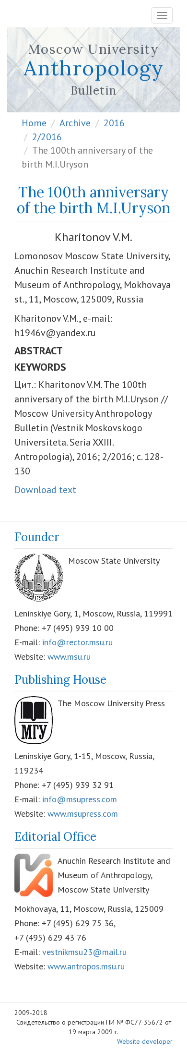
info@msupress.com (79, 799)
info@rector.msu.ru (77, 642)
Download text (45, 489)
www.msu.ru (69, 656)
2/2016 (47, 137)
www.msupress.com (82, 813)
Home (34, 123)
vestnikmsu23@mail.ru (84, 951)
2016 (114, 123)
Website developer (145, 1041)
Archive (75, 123)
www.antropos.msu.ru (86, 966)
